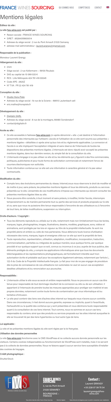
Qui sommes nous (66, 7)
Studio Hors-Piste (16, 96)
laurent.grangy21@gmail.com (50, 45)
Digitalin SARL (14, 116)
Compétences (84, 7)
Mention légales (61, 400)
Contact (98, 7)
